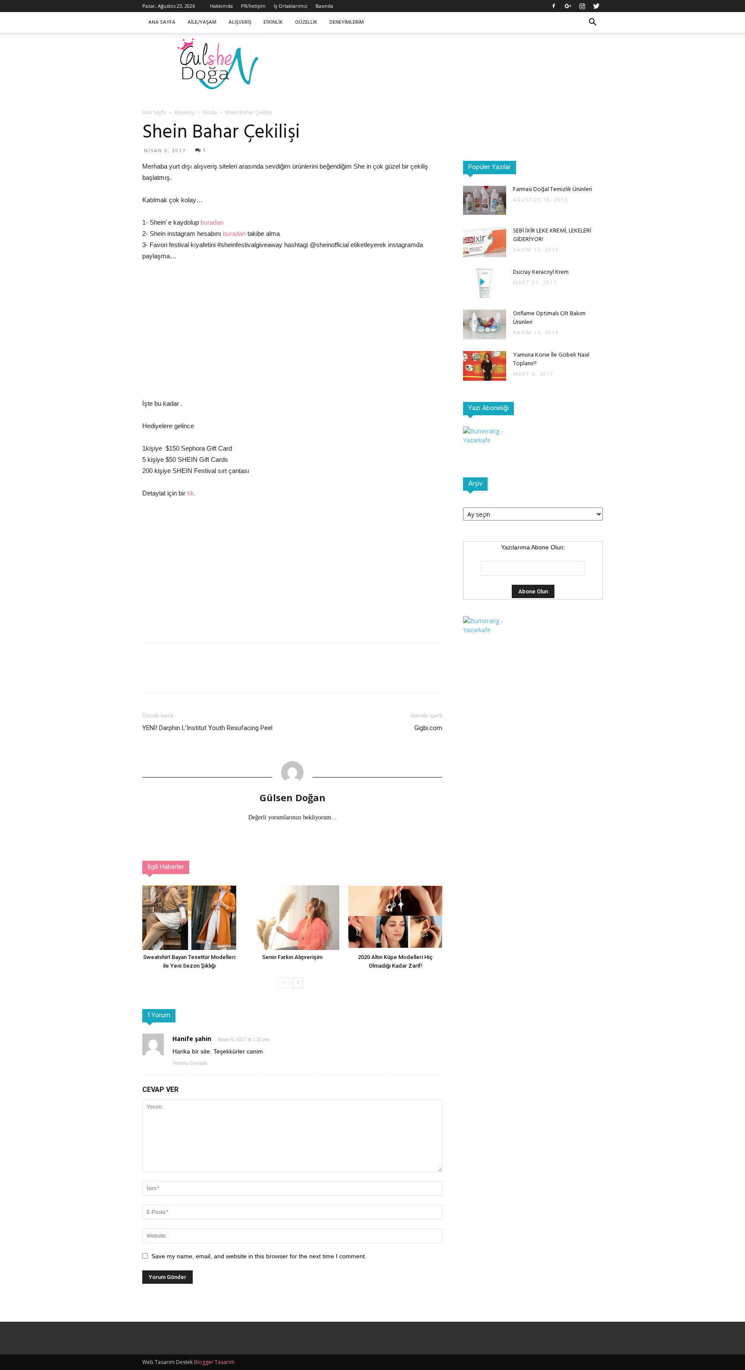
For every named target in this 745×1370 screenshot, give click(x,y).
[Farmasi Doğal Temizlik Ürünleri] (484, 200)
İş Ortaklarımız (290, 6)
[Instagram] (582, 6)
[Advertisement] (446, 62)
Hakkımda (221, 6)
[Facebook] (553, 6)
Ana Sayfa (161, 22)
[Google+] (567, 6)
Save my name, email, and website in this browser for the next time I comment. (258, 1256)
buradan (211, 222)
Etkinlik (273, 22)
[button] (592, 23)
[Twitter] (596, 6)
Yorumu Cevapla (189, 1063)
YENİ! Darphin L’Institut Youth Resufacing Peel (207, 728)
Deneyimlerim (346, 22)
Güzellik (306, 22)
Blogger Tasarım (214, 1362)
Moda (210, 112)
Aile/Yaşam (202, 22)
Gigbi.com (428, 728)
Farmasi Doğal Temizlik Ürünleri (552, 189)
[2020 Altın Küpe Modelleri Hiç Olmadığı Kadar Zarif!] (395, 917)
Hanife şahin (191, 1039)
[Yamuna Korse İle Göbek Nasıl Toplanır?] (484, 366)
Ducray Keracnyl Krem (541, 272)
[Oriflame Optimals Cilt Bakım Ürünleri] (484, 324)
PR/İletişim (253, 6)
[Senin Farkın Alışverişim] (292, 917)
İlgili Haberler (165, 867)
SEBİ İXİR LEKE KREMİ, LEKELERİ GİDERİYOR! (552, 235)
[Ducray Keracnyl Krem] (484, 283)
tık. (191, 493)
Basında (324, 6)
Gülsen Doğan (293, 797)
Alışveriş (240, 22)
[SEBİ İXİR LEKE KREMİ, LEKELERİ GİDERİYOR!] (484, 242)
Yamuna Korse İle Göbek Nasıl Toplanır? (551, 359)
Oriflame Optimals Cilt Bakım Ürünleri (549, 318)
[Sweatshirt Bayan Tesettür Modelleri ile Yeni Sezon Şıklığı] (189, 917)
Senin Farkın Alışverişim (292, 957)
